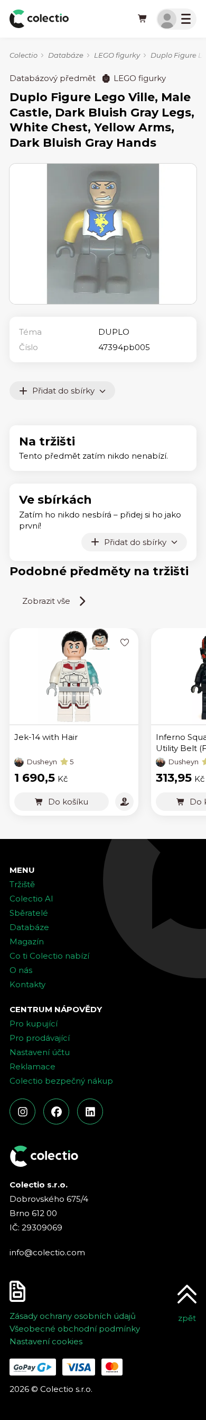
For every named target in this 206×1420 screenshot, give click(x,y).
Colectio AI (31, 899)
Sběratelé (29, 913)
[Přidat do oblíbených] (124, 642)
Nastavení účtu (40, 1052)
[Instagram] (22, 1111)
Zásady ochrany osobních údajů (73, 1316)
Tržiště (22, 884)
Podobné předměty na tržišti (99, 571)
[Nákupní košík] (142, 19)
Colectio (24, 55)
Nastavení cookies (46, 1341)
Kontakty (27, 984)
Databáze (65, 55)
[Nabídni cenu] (124, 801)
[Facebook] (56, 1111)
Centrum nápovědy (56, 1009)
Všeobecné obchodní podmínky (75, 1329)
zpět (187, 1318)
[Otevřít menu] (176, 19)
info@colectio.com (47, 1252)
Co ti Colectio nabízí (49, 956)
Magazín (27, 941)
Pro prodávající (40, 1038)
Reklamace (32, 1066)
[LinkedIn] (90, 1111)
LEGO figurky (117, 55)
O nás (21, 970)
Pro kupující (34, 1024)
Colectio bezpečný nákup (61, 1081)
